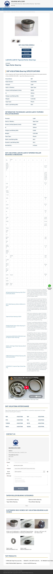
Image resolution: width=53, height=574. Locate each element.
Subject (8, 468)
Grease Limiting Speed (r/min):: (14, 90)
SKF (28, 416)
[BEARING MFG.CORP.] (7, 3)
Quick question (8, 472)
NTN (7, 420)
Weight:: (8, 99)
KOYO (28, 423)
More (27, 505)
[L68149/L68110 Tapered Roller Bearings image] (26, 26)
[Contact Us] (49, 287)
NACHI (7, 426)
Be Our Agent (26, 56)
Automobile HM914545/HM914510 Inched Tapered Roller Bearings (16, 337)
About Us (6, 571)
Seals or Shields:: (10, 87)
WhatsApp (26, 53)
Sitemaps (20, 571)
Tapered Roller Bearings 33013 (13, 316)
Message (8, 476)
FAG (28, 420)
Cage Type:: (8, 101)
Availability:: (8, 145)
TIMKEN (8, 423)
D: (6, 93)
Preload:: (8, 84)
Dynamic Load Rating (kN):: (12, 142)
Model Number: (9, 81)
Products (8, 11)
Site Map (16, 571)
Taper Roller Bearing (15, 11)
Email (8, 462)
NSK (7, 416)
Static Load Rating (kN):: (12, 104)
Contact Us (10, 571)
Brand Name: (9, 79)
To (7, 465)
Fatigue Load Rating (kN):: (12, 96)
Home (4, 11)
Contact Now (26, 50)
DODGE (29, 426)
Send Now (21, 489)
